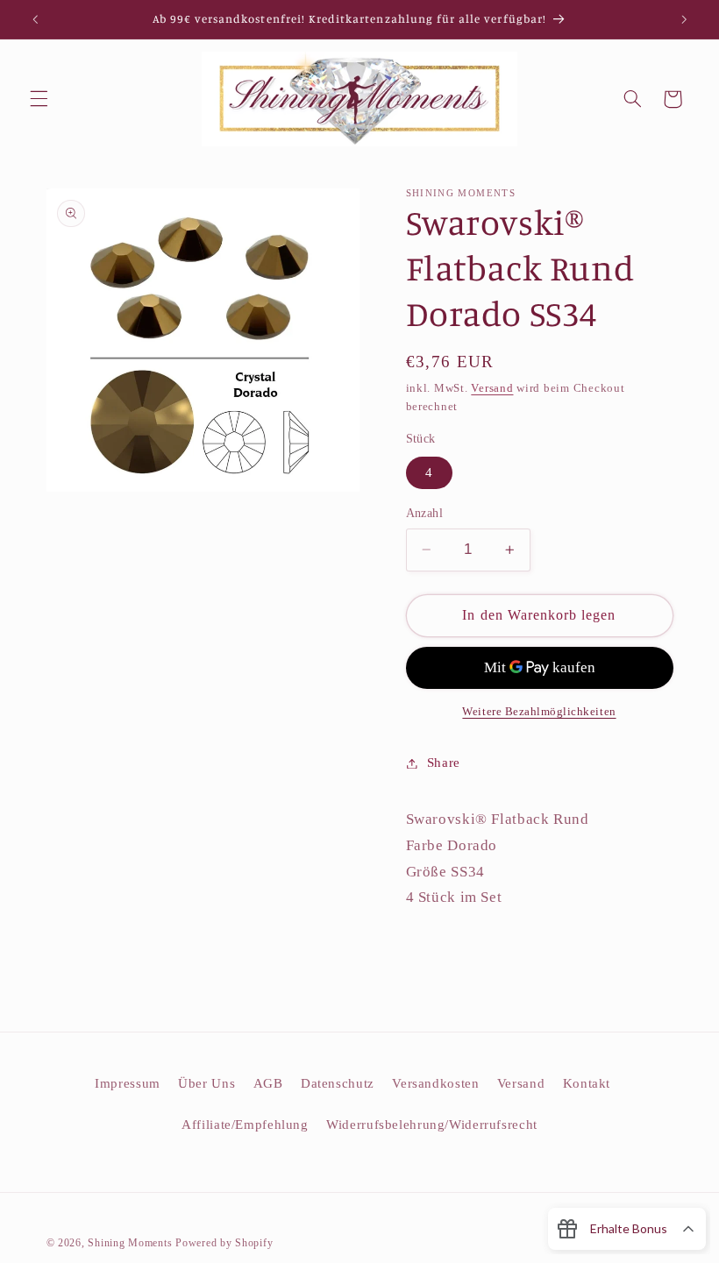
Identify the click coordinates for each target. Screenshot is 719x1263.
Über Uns (206, 1083)
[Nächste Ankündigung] (684, 19)
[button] (38, 99)
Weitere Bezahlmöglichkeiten (539, 712)
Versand (492, 388)
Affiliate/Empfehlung (245, 1125)
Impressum (127, 1083)
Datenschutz (337, 1083)
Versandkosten (435, 1083)
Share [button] (443, 763)
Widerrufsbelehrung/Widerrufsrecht (431, 1125)
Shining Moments (131, 1243)
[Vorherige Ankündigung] (35, 19)
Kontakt (586, 1083)
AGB (268, 1083)
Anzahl (425, 513)
